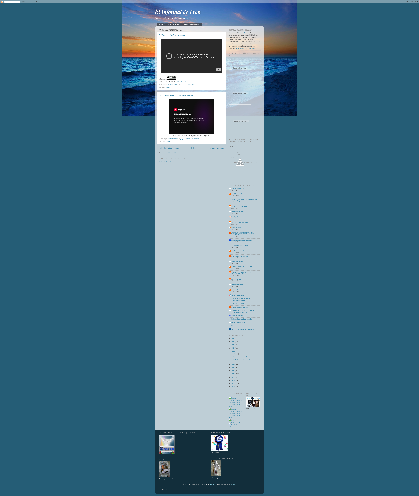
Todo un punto (236, 326)
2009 (233, 377)
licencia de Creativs (182, 81)
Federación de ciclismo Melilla (241, 319)
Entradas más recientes (169, 147)
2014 (233, 351)
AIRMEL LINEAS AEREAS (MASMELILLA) (241, 273)
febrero (235, 354)
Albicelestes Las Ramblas (239, 245)
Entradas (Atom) (173, 153)
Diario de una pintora (238, 211)
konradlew (213, 484)
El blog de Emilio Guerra (239, 206)
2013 (233, 364)
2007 (233, 383)
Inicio (161, 25)
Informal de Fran (243, 33)
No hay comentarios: (192, 139)
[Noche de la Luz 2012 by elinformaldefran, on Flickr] (236, 427)
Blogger (233, 484)
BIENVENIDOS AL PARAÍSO (241, 267)
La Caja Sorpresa (237, 217)
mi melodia (235, 290)
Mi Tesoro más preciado (239, 222)
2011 (233, 371)
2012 (233, 367)
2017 (233, 342)
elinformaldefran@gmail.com (245, 48)
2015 (233, 348)
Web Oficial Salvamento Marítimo (242, 329)
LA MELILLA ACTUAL (239, 256)
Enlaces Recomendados (191, 25)
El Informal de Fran (178, 11)
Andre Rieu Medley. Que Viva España (176, 95)
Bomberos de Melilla (238, 303)
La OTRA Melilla (237, 194)
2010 (233, 374)
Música (168, 87)
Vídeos (168, 141)
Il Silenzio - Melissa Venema (172, 35)
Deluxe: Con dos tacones (239, 307)
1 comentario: (190, 84)
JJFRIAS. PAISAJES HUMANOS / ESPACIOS (243, 234)
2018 (233, 338)
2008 (233, 380)
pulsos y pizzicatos (237, 284)
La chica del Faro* (237, 251)
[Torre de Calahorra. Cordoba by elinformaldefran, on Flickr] (236, 422)
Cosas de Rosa (236, 227)
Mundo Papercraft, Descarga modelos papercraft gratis (244, 200)
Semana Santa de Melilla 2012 (241, 240)
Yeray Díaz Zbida (237, 315)
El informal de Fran (165, 161)
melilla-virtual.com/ (238, 295)
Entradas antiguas (216, 147)
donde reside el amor (238, 322)
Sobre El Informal (173, 25)
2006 (233, 387)
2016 (233, 345)
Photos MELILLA (237, 188)
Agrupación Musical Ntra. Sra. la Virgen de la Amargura (242, 311)
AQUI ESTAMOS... (238, 261)
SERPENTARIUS (237, 279)
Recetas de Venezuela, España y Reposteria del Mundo (241, 299)
